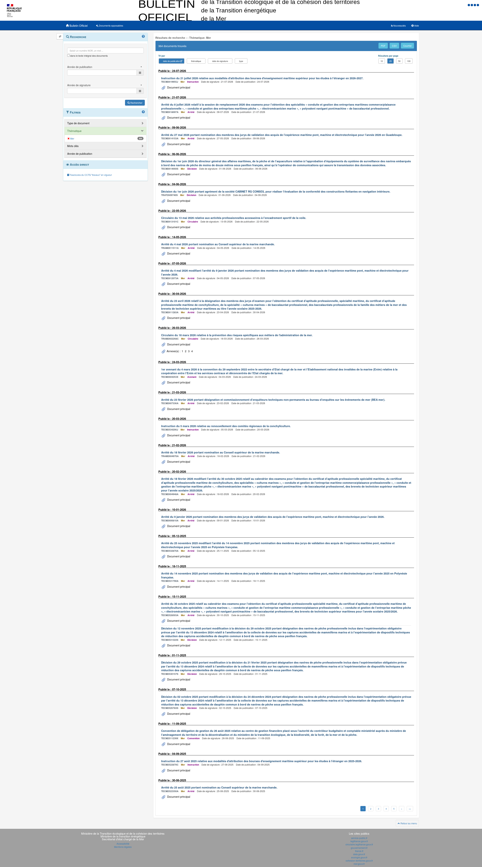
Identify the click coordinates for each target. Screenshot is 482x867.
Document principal (178, 87)
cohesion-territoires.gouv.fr (359, 860)
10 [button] (382, 60)
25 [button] (390, 60)
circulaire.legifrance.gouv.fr (359, 844)
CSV (394, 45)
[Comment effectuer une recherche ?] (143, 36)
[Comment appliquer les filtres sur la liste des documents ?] (143, 112)
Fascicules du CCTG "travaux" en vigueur (90, 174)
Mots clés (73, 146)
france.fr (359, 851)
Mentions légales (123, 846)
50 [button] (399, 60)
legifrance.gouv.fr (359, 841)
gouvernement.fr (359, 847)
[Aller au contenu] (472, 5)
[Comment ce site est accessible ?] (469, 5)
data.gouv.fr (359, 854)
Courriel (407, 45)
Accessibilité (123, 843)
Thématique (74, 131)
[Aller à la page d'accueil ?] (478, 5)
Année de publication (79, 153)
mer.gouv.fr (359, 863)
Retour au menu (408, 823)
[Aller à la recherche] (475, 5)
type (241, 60)
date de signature (220, 60)
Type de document (78, 123)
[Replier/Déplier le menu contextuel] (59, 36)
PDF (383, 45)
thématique (196, 60)
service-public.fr (359, 838)
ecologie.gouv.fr (359, 857)
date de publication (171, 60)
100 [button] (408, 60)
